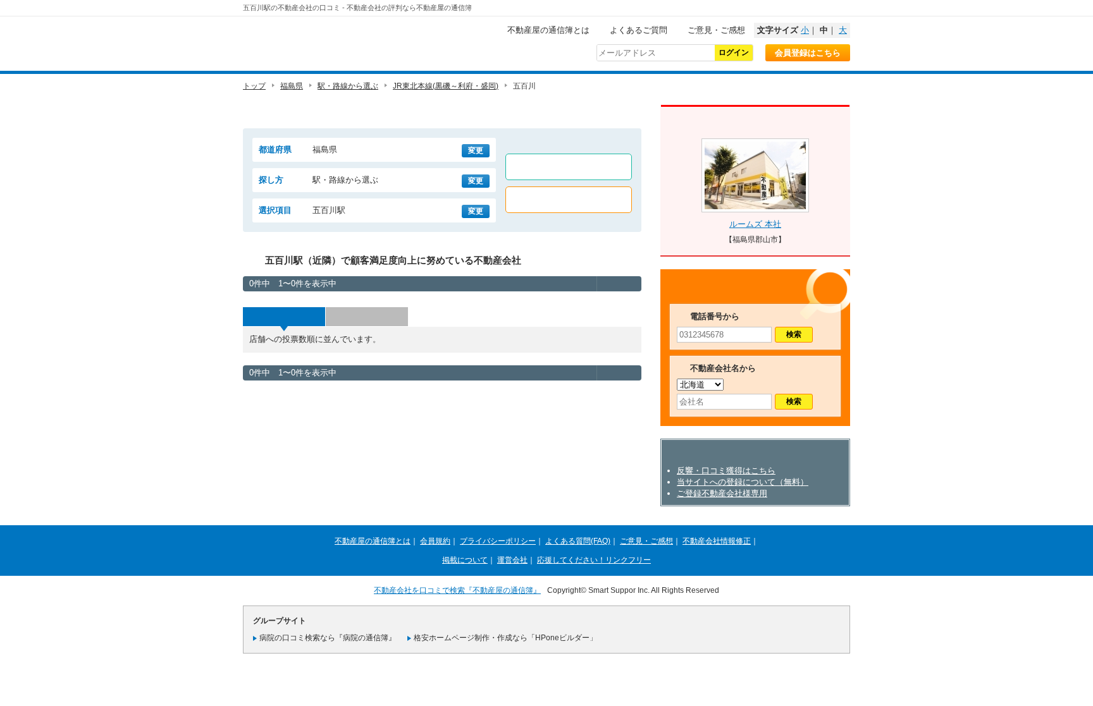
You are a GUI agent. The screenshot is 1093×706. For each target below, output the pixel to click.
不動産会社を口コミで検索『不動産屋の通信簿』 (457, 590)
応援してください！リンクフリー (594, 560)
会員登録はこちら (808, 53)
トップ (254, 86)
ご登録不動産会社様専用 (722, 493)
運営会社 (512, 560)
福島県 (291, 86)
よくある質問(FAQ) (577, 541)
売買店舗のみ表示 (568, 199)
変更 (475, 150)
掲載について (465, 560)
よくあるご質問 (638, 30)
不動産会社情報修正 (716, 541)
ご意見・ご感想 (716, 30)
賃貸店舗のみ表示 (568, 167)
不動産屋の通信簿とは (548, 30)
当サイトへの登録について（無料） (742, 482)
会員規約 (435, 541)
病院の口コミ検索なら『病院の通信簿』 (327, 637)
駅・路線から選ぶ (348, 86)
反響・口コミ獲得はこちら (726, 470)
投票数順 (284, 316)
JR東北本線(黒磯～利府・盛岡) (445, 86)
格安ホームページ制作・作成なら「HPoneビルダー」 (505, 637)
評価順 (367, 316)
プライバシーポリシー (498, 541)
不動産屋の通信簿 (328, 42)
